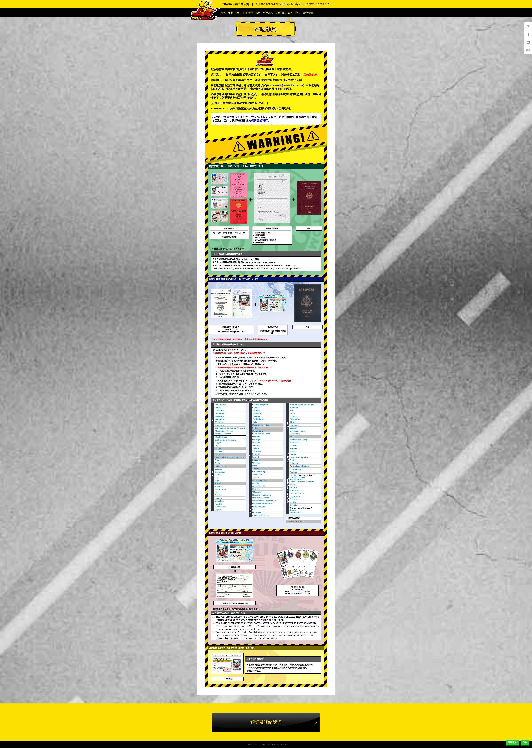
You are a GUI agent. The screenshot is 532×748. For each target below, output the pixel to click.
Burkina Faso (220, 507)
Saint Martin (295, 490)
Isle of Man (295, 496)
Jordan (293, 460)
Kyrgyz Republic (259, 480)
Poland (256, 445)
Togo (217, 492)
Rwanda (218, 483)
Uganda (218, 498)
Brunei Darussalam (223, 434)
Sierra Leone (220, 489)
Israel (293, 454)
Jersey (293, 502)
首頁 (223, 12)
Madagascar (220, 472)
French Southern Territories (302, 482)
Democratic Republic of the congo (229, 457)
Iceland (255, 457)
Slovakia (256, 489)
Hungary (257, 451)
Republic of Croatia (260, 498)
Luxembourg (259, 471)
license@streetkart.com (287, 85)
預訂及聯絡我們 (266, 722)
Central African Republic (225, 440)
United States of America (302, 405)
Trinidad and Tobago (299, 439)
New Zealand (259, 507)
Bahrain (293, 448)
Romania (256, 454)
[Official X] (528, 26)
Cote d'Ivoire (220, 466)
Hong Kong (296, 469)
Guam (293, 510)
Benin (217, 463)
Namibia (218, 504)
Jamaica (293, 445)
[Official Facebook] (528, 34)
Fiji (253, 510)
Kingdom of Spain (261, 434)
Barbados (294, 428)
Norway (256, 410)
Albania (255, 469)
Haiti (292, 437)
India (217, 407)
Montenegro (257, 431)
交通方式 (268, 12)
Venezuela (294, 442)
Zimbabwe (219, 501)
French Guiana (296, 479)
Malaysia (219, 416)
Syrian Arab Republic (299, 457)
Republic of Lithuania (261, 495)
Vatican (255, 477)
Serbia (255, 428)
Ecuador (293, 416)
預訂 (297, 12)
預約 (525, 742)
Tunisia (218, 495)
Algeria (218, 448)
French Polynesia (297, 477)
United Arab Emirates (300, 466)
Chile (292, 422)
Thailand (219, 410)
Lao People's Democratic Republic (230, 428)
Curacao (293, 487)
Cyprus (256, 463)
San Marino (257, 474)
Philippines (220, 405)
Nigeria (218, 510)
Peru (292, 410)
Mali (216, 478)
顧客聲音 (248, 12)
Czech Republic (259, 486)
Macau (294, 472)
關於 (230, 12)
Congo (218, 460)
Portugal (257, 439)
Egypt (218, 443)
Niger (217, 480)
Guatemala (295, 434)
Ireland (256, 448)
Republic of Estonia (262, 503)
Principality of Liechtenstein (264, 501)
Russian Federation (260, 425)
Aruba (292, 484)
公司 (290, 12)
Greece (256, 407)
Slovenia (257, 492)
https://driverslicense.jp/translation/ (261, 262)
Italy (255, 422)
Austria (256, 442)
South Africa (221, 437)
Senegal (218, 486)
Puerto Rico (295, 512)
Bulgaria (255, 460)
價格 (257, 12)
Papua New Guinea (260, 515)
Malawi (218, 475)
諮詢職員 (512, 742)
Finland (256, 437)
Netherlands (258, 419)
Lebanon (294, 463)
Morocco (218, 451)
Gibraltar (294, 505)
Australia (257, 512)
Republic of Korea (223, 431)
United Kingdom (260, 405)
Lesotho (218, 469)
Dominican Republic (298, 431)
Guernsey (294, 499)
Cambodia (219, 425)
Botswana (219, 454)
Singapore (220, 419)
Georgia (255, 483)
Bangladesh (220, 413)
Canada (294, 407)
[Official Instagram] (528, 42)
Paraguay (294, 425)
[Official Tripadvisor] (528, 50)
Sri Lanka (219, 422)
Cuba (292, 413)
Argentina (295, 419)
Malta (254, 466)
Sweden (256, 416)
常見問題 (280, 12)
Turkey (293, 451)
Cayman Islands (297, 493)
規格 (238, 12)
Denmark (257, 413)
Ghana (218, 446)
